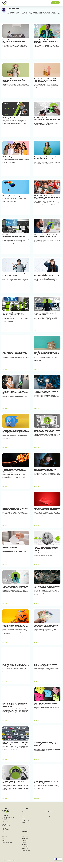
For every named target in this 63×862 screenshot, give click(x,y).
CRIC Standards (26, 848)
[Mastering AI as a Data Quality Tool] (15, 109)
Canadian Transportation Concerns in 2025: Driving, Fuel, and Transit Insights (15, 743)
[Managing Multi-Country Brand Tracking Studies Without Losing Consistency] (15, 304)
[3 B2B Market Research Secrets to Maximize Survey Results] (15, 772)
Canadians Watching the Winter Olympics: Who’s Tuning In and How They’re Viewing (14, 470)
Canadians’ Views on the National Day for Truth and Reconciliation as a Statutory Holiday (15, 704)
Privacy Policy (25, 846)
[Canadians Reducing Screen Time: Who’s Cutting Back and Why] (47, 460)
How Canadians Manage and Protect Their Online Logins (46, 704)
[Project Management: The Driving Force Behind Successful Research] (15, 499)
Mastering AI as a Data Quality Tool (13, 118)
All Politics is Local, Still (9, 547)
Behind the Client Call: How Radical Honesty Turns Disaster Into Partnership (15, 665)
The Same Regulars (8, 157)
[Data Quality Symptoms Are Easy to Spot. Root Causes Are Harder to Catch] (47, 265)
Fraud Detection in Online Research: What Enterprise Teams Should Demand (47, 118)
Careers (24, 842)
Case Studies (25, 838)
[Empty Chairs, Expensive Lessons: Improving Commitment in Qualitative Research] (47, 733)
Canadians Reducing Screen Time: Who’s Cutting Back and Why (45, 469)
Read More (4, 56)
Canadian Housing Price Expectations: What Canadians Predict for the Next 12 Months (46, 353)
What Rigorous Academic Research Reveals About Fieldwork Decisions (14, 235)
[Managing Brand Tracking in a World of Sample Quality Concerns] (47, 772)
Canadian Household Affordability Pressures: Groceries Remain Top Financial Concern (45, 80)
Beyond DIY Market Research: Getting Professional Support (46, 665)
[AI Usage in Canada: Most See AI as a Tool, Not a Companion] (47, 382)
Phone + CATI (25, 820)
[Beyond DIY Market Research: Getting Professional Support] (47, 655)
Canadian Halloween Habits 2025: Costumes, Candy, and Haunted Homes (15, 626)
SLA (3, 838)
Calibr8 (3, 834)
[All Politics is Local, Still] (15, 538)
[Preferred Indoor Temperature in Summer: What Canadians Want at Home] (15, 31)
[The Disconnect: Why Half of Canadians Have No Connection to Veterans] (47, 577)
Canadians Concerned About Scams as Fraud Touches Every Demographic (47, 509)
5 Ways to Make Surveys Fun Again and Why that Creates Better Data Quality (15, 586)
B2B (23, 811)
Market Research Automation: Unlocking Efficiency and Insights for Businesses (46, 41)
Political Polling (46, 816)
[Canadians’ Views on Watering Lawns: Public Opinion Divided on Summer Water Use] (15, 70)
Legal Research (46, 813)
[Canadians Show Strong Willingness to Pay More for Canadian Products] (47, 616)
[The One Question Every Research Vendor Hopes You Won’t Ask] (47, 148)
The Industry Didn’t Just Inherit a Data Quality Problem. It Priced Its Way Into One (14, 353)
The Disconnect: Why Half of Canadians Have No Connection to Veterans (47, 587)
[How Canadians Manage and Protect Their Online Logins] (47, 694)
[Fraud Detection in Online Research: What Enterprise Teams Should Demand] (47, 109)
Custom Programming (7, 842)
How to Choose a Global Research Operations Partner (45, 313)
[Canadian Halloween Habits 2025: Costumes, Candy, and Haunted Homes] (15, 616)
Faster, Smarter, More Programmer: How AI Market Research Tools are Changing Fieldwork (46, 548)
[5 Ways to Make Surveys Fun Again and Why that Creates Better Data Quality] (15, 577)
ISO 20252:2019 (26, 850)
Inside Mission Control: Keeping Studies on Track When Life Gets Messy (47, 430)
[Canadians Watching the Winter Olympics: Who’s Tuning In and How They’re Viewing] (15, 460)
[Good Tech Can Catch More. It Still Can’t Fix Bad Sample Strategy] (15, 265)
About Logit (25, 834)
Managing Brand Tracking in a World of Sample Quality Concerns (46, 782)
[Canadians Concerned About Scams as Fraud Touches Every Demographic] (47, 499)
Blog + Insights (25, 836)
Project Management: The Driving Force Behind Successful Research (15, 509)
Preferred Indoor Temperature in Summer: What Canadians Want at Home (13, 41)
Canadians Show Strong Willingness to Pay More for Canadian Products (46, 626)
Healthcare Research (47, 811)
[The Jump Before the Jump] (15, 187)
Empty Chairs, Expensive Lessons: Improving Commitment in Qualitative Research (46, 743)
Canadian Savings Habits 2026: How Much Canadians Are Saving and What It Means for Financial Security (15, 431)
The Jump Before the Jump (11, 196)
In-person (24, 816)
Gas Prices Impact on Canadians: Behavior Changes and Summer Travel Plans (15, 392)
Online (23, 818)
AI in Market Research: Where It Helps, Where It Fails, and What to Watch (46, 235)
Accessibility (25, 844)
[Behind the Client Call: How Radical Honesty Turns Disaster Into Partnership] (15, 655)
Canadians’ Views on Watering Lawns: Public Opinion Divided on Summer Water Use (15, 80)
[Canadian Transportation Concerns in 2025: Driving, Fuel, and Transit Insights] (15, 733)
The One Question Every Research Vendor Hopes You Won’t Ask (45, 157)
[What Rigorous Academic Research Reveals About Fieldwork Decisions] (15, 226)
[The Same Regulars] (15, 148)
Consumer (24, 813)
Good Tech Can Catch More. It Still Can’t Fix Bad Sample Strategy (15, 274)
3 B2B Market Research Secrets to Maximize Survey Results (13, 782)
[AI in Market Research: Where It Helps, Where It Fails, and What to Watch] (47, 226)
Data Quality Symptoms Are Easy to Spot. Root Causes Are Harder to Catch (46, 274)
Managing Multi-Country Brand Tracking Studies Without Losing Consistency (13, 314)
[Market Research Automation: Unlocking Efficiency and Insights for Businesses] (47, 31)
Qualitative (24, 822)
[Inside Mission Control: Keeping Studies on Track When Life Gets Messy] (47, 421)
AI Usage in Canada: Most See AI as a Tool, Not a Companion (46, 391)
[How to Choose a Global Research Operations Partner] (47, 304)
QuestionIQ (4, 836)
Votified (3, 840)
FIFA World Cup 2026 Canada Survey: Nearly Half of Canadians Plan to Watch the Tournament (47, 197)
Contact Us (24, 840)
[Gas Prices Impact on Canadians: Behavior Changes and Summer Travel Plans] (15, 382)
